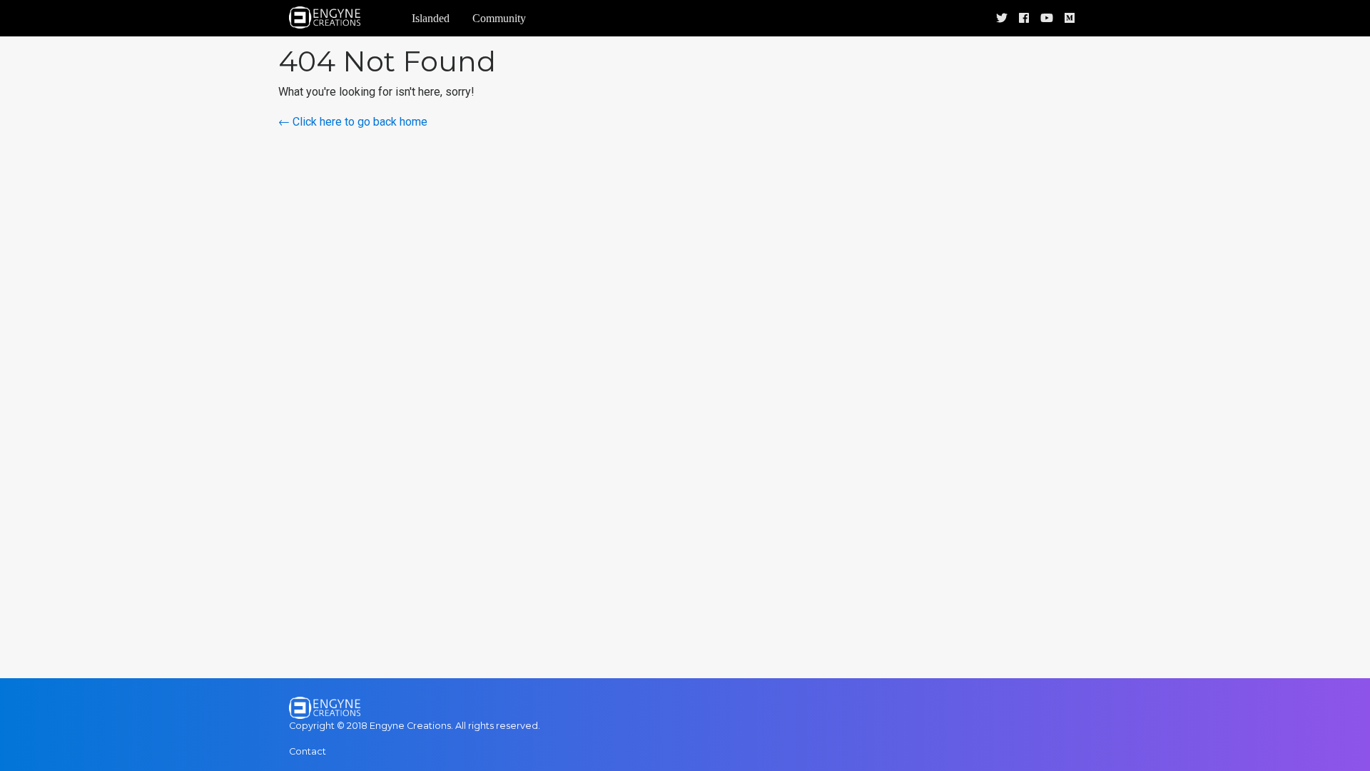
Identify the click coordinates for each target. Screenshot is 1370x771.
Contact (307, 751)
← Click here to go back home (352, 121)
